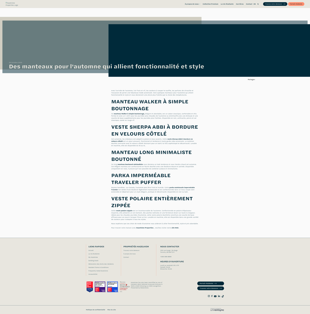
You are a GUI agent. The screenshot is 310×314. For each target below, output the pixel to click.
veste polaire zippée (124, 211)
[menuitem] (192, 4)
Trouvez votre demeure (273, 4)
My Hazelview (93, 257)
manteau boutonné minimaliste (130, 164)
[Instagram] (209, 296)
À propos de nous (129, 254)
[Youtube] (215, 296)
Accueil (90, 250)
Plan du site (111, 310)
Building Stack (93, 260)
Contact (126, 257)
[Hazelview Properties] (13, 4)
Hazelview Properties (144, 228)
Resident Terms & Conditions (98, 267)
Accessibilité (92, 274)
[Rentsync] (217, 309)
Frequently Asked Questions (98, 271)
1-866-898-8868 (165, 257)
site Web (175, 228)
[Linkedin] (219, 296)
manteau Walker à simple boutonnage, (129, 114)
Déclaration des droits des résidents (101, 264)
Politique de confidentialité (95, 310)
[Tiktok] (223, 296)
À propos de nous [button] (192, 4)
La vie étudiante (93, 254)
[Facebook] (211, 296)
